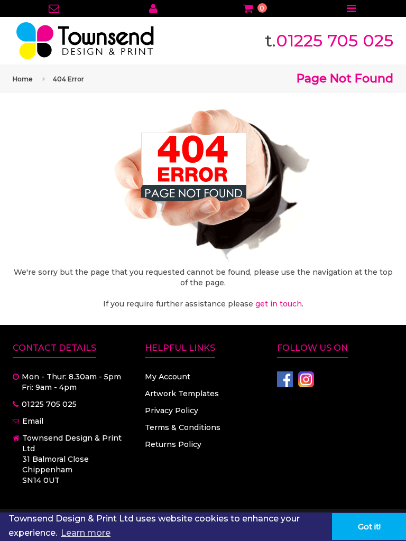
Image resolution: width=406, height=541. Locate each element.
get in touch (278, 304)
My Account (167, 376)
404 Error (68, 79)
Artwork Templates (182, 393)
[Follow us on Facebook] (285, 379)
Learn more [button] (85, 533)
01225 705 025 (334, 40)
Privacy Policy (171, 410)
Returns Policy (173, 444)
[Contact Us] (54, 9)
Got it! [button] (369, 526)
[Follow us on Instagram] (306, 379)
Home (23, 79)
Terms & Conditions (182, 427)
